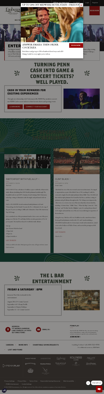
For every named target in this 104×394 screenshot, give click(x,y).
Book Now (76, 45)
